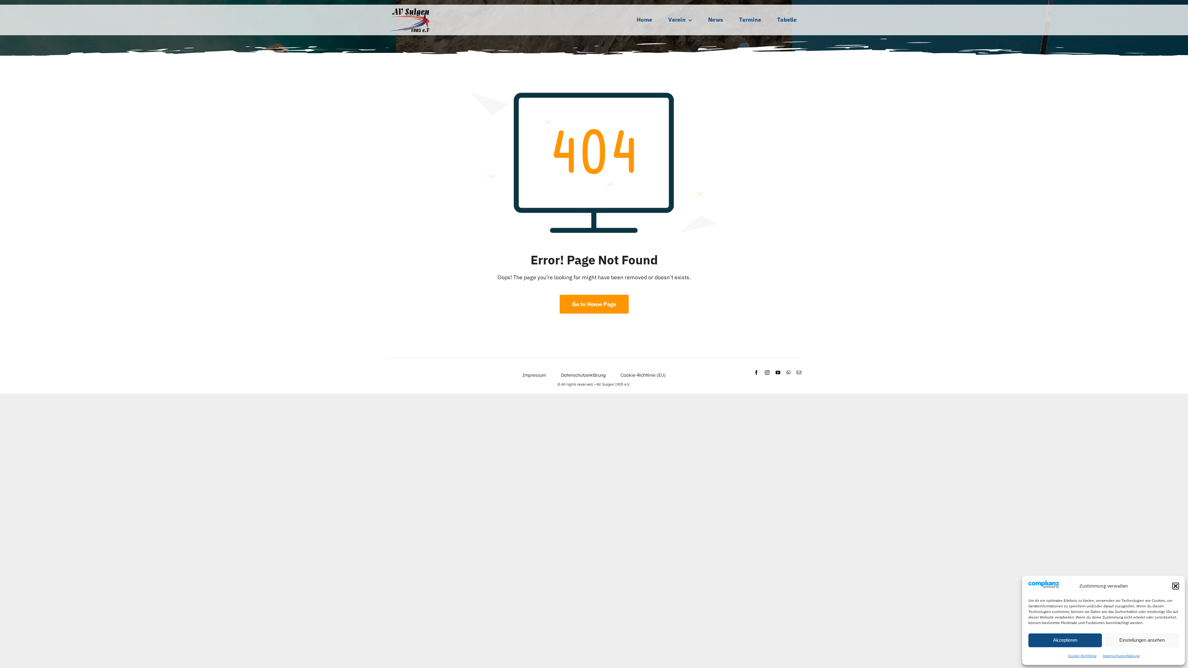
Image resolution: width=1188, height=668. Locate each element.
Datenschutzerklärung (1121, 655)
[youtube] (778, 372)
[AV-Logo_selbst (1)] (410, 7)
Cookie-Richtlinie (1082, 655)
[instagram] (767, 372)
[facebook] (756, 372)
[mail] (799, 372)
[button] (1176, 586)
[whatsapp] (788, 372)
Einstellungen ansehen (1142, 640)
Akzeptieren (1065, 640)
